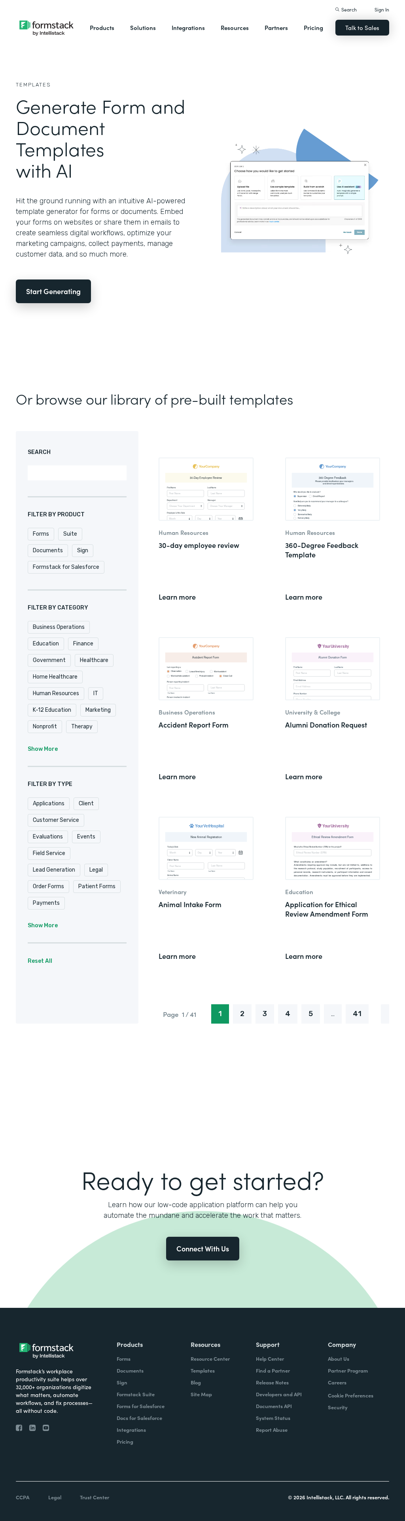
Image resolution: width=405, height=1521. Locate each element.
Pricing (313, 27)
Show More (43, 749)
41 (357, 1013)
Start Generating (53, 291)
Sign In (382, 9)
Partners (276, 27)
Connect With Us (202, 1248)
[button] (102, 27)
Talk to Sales (362, 27)
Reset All (40, 961)
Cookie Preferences (350, 1395)
